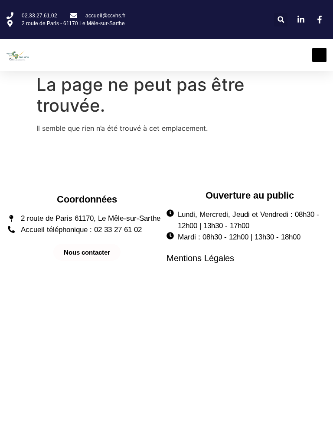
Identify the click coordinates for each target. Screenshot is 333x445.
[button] (280, 20)
